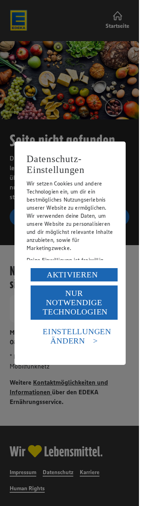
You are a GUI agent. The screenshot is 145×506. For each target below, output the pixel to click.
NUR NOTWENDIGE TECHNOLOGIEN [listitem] (75, 302)
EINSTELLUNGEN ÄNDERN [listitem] (77, 336)
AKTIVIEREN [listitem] (72, 274)
